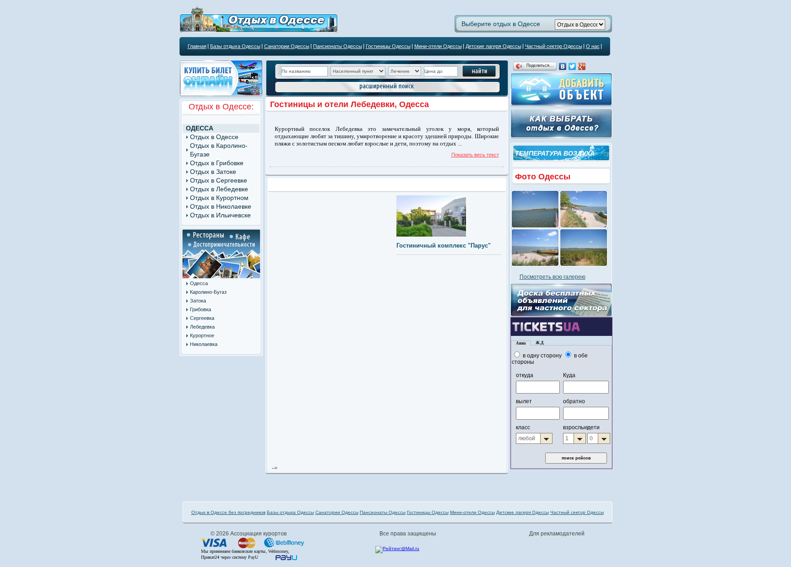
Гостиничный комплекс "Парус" (443, 245)
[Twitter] (572, 66)
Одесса (199, 128)
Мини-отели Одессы (438, 46)
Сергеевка (202, 318)
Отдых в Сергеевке (218, 180)
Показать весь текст (475, 154)
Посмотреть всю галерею (552, 277)
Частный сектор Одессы (553, 46)
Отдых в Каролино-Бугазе (219, 150)
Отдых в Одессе (214, 136)
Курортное (202, 335)
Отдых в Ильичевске (220, 215)
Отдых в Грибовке (217, 163)
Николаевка (203, 344)
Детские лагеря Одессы (493, 46)
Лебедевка (202, 326)
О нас (593, 46)
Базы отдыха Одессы (235, 46)
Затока (198, 300)
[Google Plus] (582, 66)
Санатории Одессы (286, 46)
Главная (197, 46)
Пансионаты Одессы (337, 46)
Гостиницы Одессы (388, 46)
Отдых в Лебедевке (219, 189)
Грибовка (200, 309)
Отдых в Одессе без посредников (228, 512)
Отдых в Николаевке (220, 206)
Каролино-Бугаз (208, 292)
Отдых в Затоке (213, 171)
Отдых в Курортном (219, 197)
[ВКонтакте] (563, 66)
